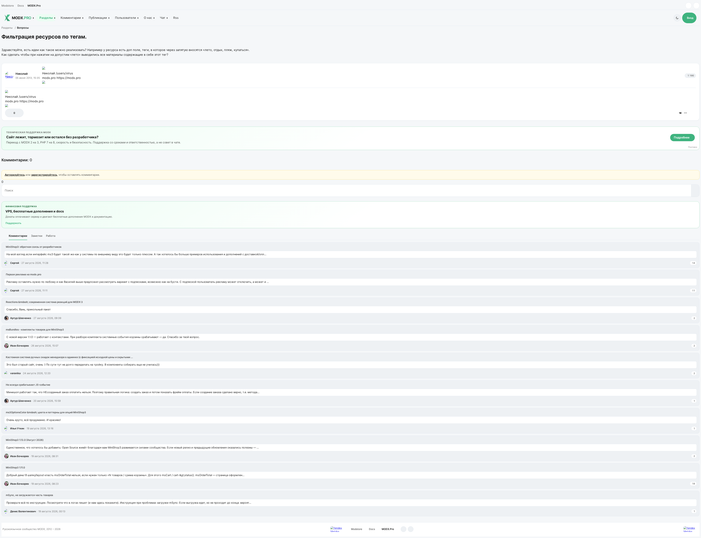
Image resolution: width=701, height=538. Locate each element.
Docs (21, 5)
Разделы (46, 18)
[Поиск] (695, 191)
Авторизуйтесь (15, 174)
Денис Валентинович (23, 511)
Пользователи (125, 18)
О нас (148, 18)
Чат (162, 18)
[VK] (696, 5)
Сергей (14, 262)
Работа (50, 235)
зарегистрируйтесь (44, 174)
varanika (15, 373)
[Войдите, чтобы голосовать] (9, 112)
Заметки (36, 235)
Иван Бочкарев (19, 345)
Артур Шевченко (20, 318)
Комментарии (71, 18)
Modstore (7, 5)
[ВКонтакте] (680, 113)
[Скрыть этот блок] (696, 130)
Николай (22, 73)
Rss (176, 18)
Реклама (692, 147)
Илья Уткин (17, 428)
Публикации (98, 18)
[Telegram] (688, 5)
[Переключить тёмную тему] (677, 17)
